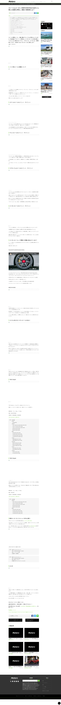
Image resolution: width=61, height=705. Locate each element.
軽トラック (35, 682)
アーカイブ (24, 687)
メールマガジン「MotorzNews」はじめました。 (28, 606)
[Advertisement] (46, 14)
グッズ (33, 689)
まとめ (12, 33)
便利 (27, 612)
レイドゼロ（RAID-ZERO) (27, 520)
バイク (10, 612)
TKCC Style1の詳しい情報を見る (14, 417)
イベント (30, 689)
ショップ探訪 (44, 686)
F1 (26, 687)
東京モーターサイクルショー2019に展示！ (17, 32)
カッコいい (30, 612)
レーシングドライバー (35, 688)
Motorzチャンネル (45, 690)
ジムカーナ (30, 688)
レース (35, 689)
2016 (27, 688)
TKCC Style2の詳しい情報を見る (14, 496)
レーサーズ (44, 688)
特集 (41, 42)
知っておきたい (14, 612)
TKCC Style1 (12, 29)
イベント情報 (24, 688)
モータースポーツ (31, 682)
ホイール (20, 612)
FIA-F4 (24, 689)
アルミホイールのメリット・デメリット (16, 23)
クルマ (24, 612)
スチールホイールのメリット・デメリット (17, 21)
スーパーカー (33, 687)
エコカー (26, 682)
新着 (43, 680)
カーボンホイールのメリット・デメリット (17, 25)
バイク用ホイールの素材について (15, 20)
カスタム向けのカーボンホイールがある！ (17, 28)
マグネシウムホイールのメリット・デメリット (17, 24)
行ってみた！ (26, 689)
